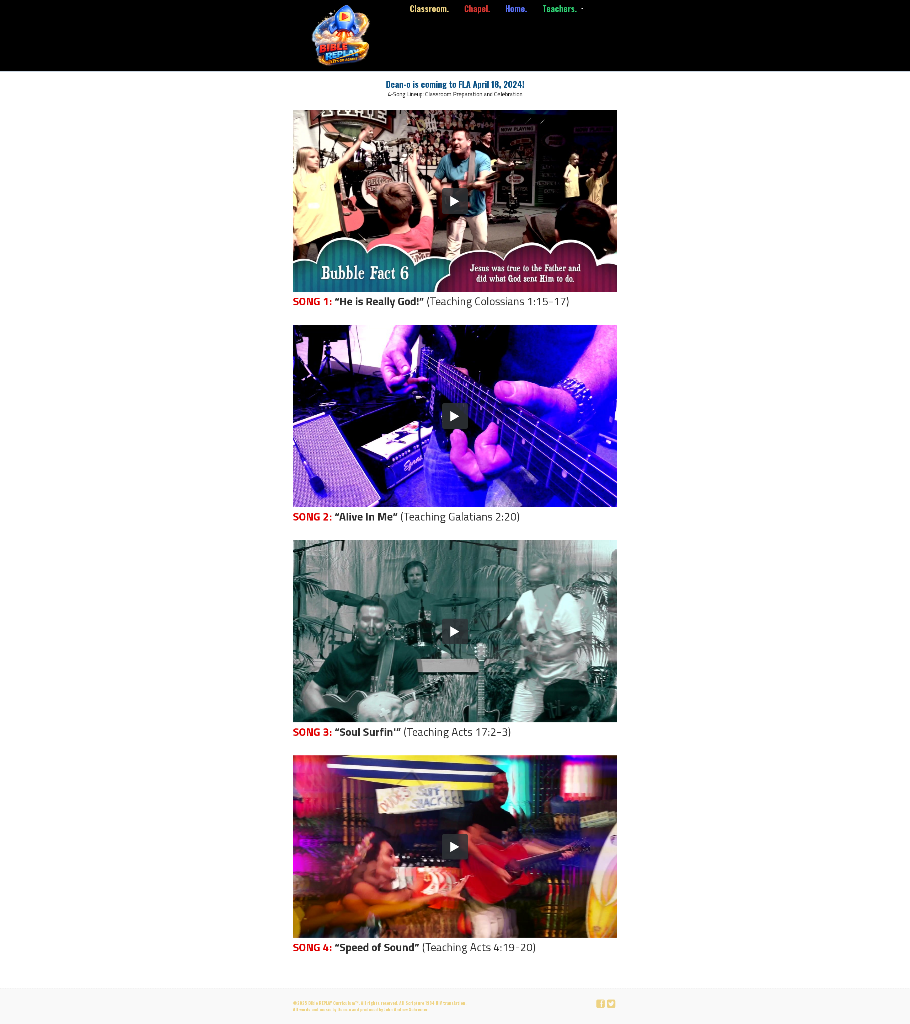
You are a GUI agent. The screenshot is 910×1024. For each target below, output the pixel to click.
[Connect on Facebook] (601, 1004)
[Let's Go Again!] (342, 35)
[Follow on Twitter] (612, 1004)
